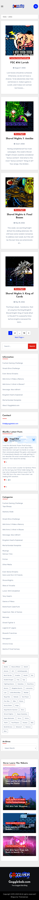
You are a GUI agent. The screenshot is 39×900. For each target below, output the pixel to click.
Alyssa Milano (15, 667)
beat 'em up (8, 675)
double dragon (8, 679)
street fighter (9, 714)
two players (15, 722)
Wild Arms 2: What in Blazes (13, 530)
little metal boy (15, 692)
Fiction (5, 559)
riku (14, 701)
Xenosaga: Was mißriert (11, 390)
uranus (25, 722)
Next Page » (19, 337)
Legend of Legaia (9, 628)
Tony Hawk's (7, 596)
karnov (6, 688)
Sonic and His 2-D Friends (12, 575)
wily (32, 722)
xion (5, 731)
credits (17, 675)
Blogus (13, 897)
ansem (6, 671)
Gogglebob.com (19, 882)
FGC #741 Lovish (19, 62)
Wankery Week (7, 512)
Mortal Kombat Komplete (11, 400)
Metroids (5, 617)
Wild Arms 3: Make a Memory (13, 379)
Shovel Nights (20, 134)
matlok (26, 692)
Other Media (7, 564)
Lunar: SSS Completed (11, 591)
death (26, 675)
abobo (6, 667)
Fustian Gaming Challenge (19, 58)
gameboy (21, 684)
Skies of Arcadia (8, 586)
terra (19, 718)
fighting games (9, 684)
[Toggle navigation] (2, 6)
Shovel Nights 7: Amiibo (19, 138)
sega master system (11, 709)
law (5, 692)
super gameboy (22, 714)
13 (24, 333)
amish (26, 667)
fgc (24, 679)
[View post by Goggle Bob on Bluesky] (19, 486)
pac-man (7, 701)
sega (17, 705)
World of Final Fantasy (11, 649)
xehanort (19, 727)
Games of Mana (8, 601)
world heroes (8, 727)
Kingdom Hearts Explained (12, 395)
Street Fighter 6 (8, 623)
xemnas (28, 727)
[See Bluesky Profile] (33, 439)
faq (18, 679)
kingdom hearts (17, 688)
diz (32, 675)
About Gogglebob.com (11, 405)
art (13, 671)
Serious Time (7, 554)
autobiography (22, 671)
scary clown (8, 705)
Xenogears (6, 638)
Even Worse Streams (10, 374)
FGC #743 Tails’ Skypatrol (16, 806)
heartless (30, 684)
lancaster (29, 688)
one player (25, 697)
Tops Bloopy (7, 506)
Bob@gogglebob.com (10, 424)
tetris (27, 718)
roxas (21, 701)
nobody (16, 697)
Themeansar (23, 897)
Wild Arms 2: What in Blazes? (13, 384)
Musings (5, 551)
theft (6, 722)
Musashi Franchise (9, 633)
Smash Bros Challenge (11, 368)
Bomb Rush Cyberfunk (11, 607)
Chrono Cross (7, 644)
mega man (7, 697)
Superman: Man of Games (12, 612)
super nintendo (9, 718)
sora (22, 709)
